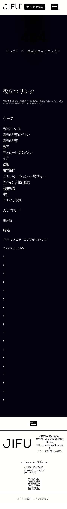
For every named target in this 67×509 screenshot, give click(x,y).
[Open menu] (33, 423)
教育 (6, 146)
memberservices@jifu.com (33, 462)
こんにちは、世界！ (14, 248)
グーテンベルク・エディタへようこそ (25, 239)
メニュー (54, 7)
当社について (12, 128)
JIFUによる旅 (12, 200)
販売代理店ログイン (16, 134)
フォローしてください (18, 152)
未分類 (7, 220)
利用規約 (9, 188)
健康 (6, 164)
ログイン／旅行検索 (16, 182)
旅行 (6, 194)
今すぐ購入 (36, 6)
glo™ (6, 158)
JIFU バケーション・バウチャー (24, 176)
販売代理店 (10, 140)
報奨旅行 (9, 170)
